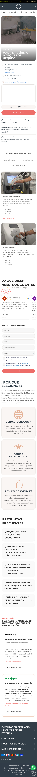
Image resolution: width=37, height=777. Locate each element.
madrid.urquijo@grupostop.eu (17, 82)
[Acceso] (30, 6)
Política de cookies (14, 766)
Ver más (5, 314)
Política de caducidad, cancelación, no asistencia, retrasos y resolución (19, 771)
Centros (34, 1)
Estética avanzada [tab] (18, 165)
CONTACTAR (18, 371)
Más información (14, 667)
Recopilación (13, 12)
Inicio (3, 12)
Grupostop (9, 759)
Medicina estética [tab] (27, 160)
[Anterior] (3, 291)
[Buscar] (26, 6)
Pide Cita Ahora (18, 112)
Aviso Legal (25, 766)
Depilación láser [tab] (10, 160)
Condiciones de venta (11, 768)
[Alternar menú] (2, 6)
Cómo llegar (10, 72)
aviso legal (17, 365)
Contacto (18, 774)
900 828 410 (27, 1)
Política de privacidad (26, 768)
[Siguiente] (8, 291)
